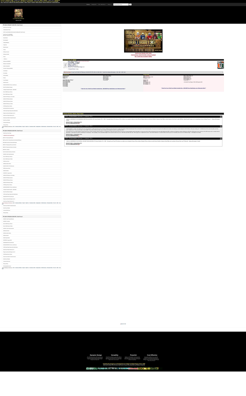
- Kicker (4, 56)
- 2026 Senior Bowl (6, 161)
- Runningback (5, 40)
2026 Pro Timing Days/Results (8, 137)
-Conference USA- (32, 126)
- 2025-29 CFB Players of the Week (8, 96)
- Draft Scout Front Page (7, 27)
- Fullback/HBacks (6, 42)
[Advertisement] (141, 15)
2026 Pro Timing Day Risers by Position (9, 144)
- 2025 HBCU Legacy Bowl (7, 240)
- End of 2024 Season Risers (7, 223)
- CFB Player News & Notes (7, 184)
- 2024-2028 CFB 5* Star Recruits (8, 242)
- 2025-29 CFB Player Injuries (8, 177)
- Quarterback (5, 37)
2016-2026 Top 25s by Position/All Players (10, 142)
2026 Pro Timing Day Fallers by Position (9, 147)
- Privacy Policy (5, 124)
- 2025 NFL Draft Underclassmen (8, 228)
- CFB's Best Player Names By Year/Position (10, 110)
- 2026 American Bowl (6, 168)
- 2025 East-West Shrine (7, 233)
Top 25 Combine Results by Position (9, 151)
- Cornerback (5, 70)
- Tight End (5, 44)
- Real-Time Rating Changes (7, 87)
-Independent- (38, 126)
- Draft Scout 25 (5, 82)
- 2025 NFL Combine (6, 221)
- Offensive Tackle (6, 54)
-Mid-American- (44, 126)
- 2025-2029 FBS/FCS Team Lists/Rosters (10, 187)
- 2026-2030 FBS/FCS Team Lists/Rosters (10, 84)
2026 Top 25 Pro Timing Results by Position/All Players (12, 140)
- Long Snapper (5, 80)
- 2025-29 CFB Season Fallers (8, 103)
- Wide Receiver (5, 47)
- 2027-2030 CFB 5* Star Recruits (8, 108)
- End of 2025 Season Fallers (7, 94)
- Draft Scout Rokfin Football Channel (9, 117)
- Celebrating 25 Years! (7, 29)
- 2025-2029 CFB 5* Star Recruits (8, 196)
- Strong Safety (5, 75)
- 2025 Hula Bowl (6, 235)
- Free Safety (5, 73)
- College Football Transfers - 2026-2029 (9, 189)
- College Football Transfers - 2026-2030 (9, 89)
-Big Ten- (27, 126)
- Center (4, 49)
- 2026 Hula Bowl (6, 170)
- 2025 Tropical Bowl (6, 237)
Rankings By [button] (94, 4)
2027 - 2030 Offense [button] (101, 4)
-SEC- (57, 126)
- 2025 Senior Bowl (6, 230)
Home (88, 4)
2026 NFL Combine (6, 149)
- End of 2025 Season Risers (7, 156)
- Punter (4, 77)
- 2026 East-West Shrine (7, 163)
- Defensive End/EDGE (6, 61)
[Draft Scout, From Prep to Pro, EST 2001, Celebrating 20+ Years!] (18, 12)
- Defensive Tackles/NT (7, 63)
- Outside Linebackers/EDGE (8, 68)
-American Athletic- (18, 126)
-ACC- (14, 126)
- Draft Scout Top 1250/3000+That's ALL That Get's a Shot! (8, 35)
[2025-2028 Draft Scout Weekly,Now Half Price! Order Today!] (124, 368)
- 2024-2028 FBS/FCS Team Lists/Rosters (10, 244)
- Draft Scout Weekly (6, 120)
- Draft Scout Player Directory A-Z (8, 115)
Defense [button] (109, 4)
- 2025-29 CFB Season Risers (8, 101)
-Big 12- (23, 126)
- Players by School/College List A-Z (9, 113)
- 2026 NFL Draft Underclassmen (8, 154)
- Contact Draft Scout (6, 122)
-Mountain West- (50, 126)
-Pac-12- (54, 126)
